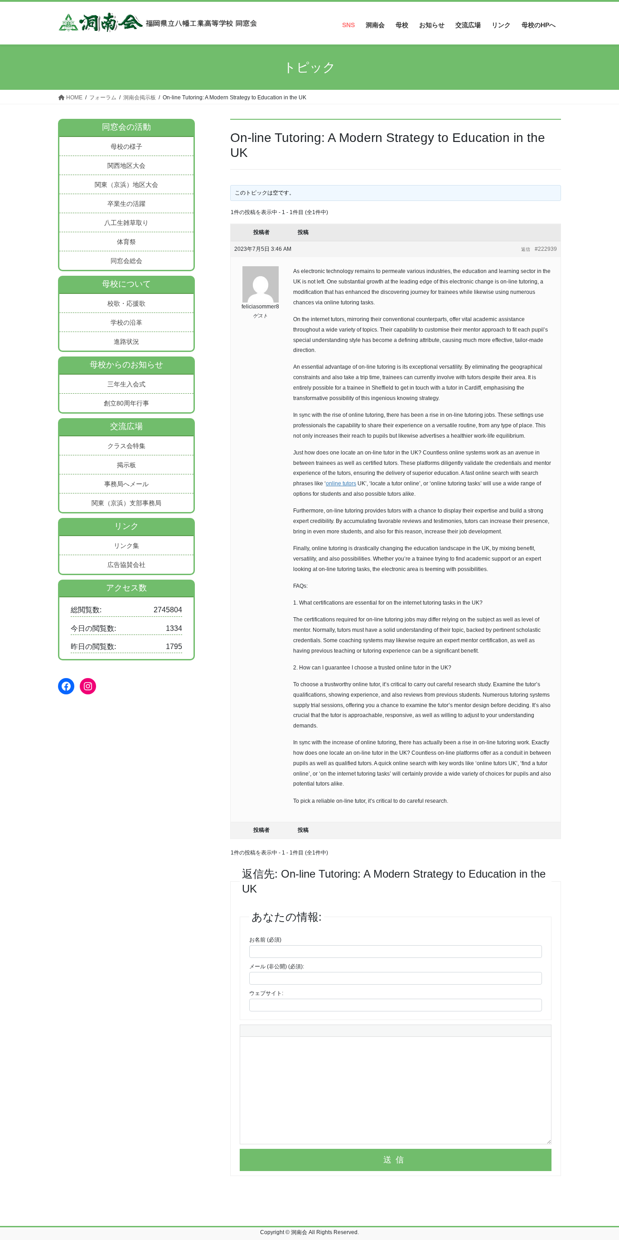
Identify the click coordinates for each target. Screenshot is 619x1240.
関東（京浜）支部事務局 (126, 503)
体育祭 (126, 241)
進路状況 (126, 341)
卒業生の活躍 (126, 203)
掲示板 (126, 465)
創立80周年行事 (126, 403)
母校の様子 (126, 146)
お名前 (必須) (265, 940)
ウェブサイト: (266, 993)
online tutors (341, 483)
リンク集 (126, 545)
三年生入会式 (126, 384)
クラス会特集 (126, 445)
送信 (395, 1159)
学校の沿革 (126, 322)
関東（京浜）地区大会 (126, 184)
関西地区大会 (126, 165)
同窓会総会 (126, 260)
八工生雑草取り (126, 222)
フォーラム (102, 97)
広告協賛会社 (126, 564)
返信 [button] (525, 249)
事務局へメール (126, 484)
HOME (73, 97)
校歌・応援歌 (126, 303)
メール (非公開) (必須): (276, 966)
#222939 (546, 249)
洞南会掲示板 (139, 97)
